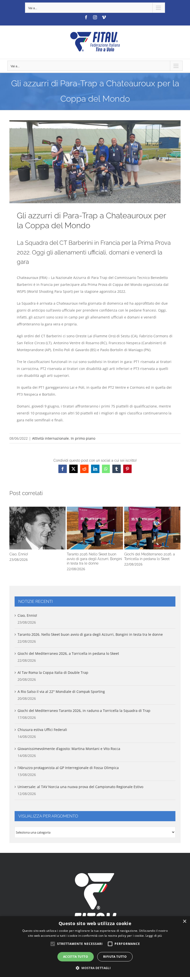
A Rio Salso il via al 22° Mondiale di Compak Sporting (61, 691)
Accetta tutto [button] (75, 956)
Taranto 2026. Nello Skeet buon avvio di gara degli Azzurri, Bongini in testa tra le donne (95, 528)
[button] (13, 539)
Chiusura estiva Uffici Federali (42, 729)
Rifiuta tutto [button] (115, 956)
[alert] (95, 946)
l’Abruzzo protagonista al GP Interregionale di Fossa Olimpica (68, 767)
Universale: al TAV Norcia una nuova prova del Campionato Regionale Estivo (80, 786)
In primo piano (83, 438)
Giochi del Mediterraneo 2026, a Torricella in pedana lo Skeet (152, 528)
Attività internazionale (50, 438)
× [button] (184, 921)
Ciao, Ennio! (37, 528)
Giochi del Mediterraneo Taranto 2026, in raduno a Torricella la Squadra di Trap (84, 710)
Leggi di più (153, 935)
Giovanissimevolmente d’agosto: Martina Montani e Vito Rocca (69, 748)
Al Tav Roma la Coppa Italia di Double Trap (53, 672)
